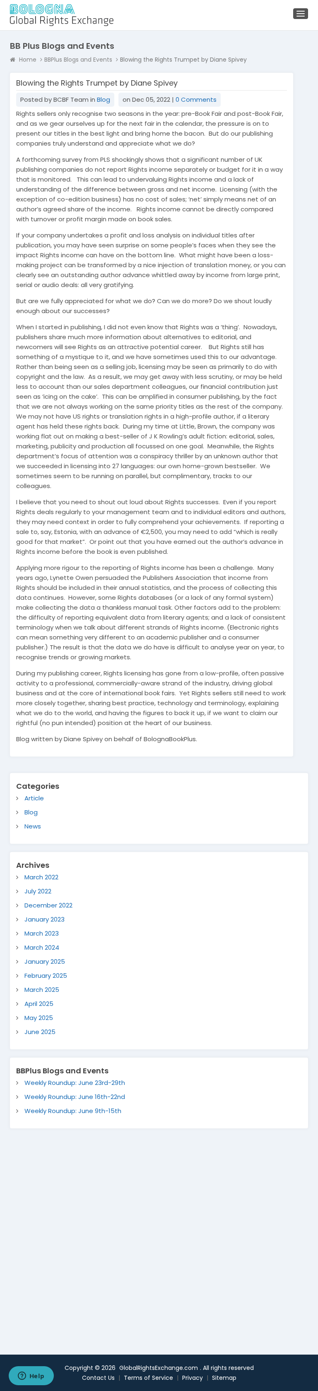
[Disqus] (159, 1231)
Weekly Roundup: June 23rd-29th (74, 1082)
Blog (103, 99)
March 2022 (41, 877)
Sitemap (224, 1378)
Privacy (192, 1378)
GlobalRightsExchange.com (158, 1368)
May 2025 (38, 1017)
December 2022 (48, 905)
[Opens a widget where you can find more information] (31, 1376)
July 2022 (37, 891)
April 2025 (38, 1003)
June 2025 (39, 1031)
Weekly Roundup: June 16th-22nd (74, 1096)
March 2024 (41, 947)
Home (27, 59)
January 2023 (44, 919)
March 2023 (41, 933)
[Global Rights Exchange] (62, 15)
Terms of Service (148, 1378)
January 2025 (44, 961)
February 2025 (45, 975)
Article (34, 798)
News (32, 826)
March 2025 (41, 989)
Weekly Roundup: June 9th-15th (72, 1110)
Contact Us (98, 1378)
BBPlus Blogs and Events (78, 59)
